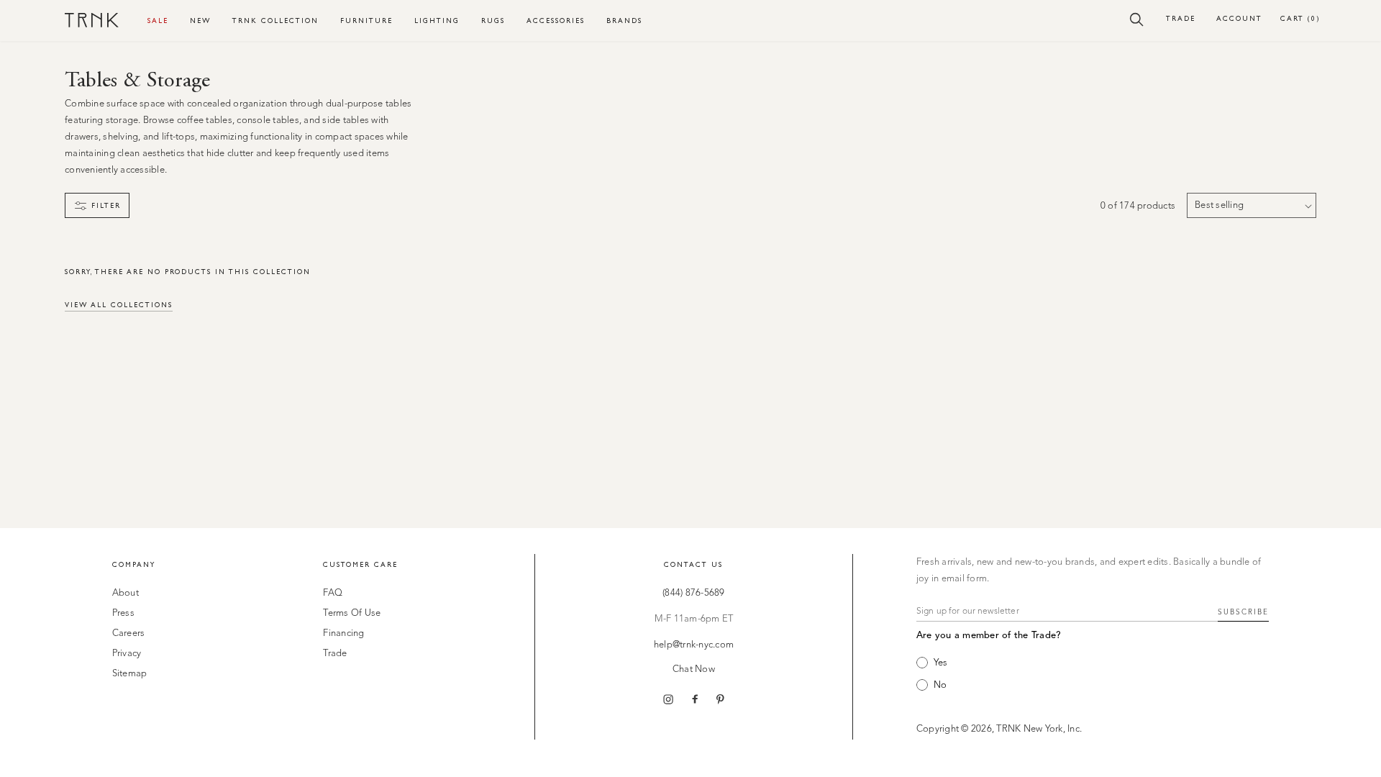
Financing (343, 633)
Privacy (127, 653)
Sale (157, 20)
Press (123, 613)
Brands (624, 20)
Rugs (493, 20)
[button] (1137, 18)
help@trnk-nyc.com (694, 645)
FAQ (332, 593)
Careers (128, 633)
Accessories (556, 20)
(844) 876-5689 (693, 593)
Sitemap (129, 673)
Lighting (437, 20)
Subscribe (1243, 612)
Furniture (366, 20)
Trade (1180, 18)
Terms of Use (351, 613)
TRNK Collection (275, 20)
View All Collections (119, 305)
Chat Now (694, 669)
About (125, 593)
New (200, 20)
